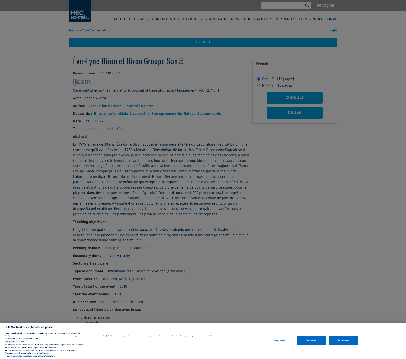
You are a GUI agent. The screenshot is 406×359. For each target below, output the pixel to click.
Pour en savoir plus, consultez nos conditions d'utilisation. (30, 356)
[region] (203, 341)
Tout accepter (343, 340)
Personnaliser (280, 340)
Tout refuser (311, 340)
